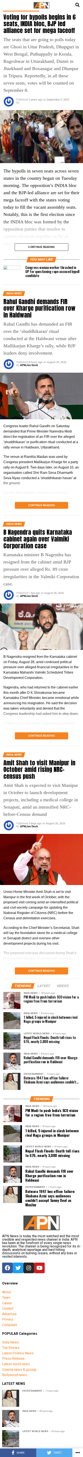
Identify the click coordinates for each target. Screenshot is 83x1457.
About (6, 1292)
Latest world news (16, 1364)
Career (7, 1303)
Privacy (7, 1319)
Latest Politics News (18, 1353)
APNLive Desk (29, 365)
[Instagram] (28, 1268)
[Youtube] (39, 1268)
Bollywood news (14, 1375)
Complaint (9, 1325)
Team (6, 1298)
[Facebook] (7, 1268)
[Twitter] (18, 1268)
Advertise (9, 1314)
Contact (7, 1308)
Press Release (13, 1358)
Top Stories (10, 1348)
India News (10, 1342)
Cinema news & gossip (19, 1370)
